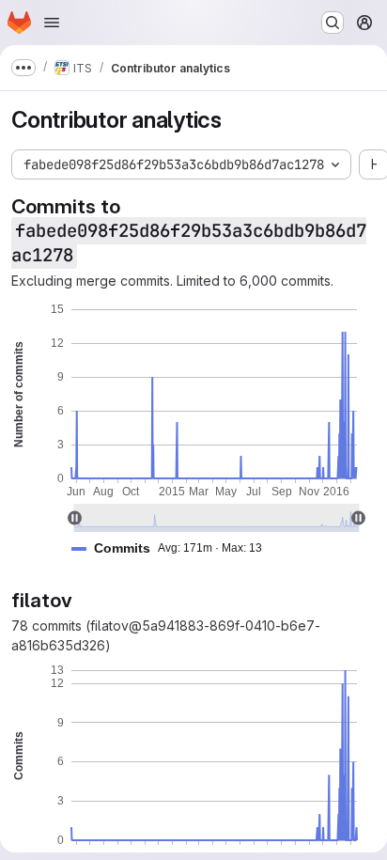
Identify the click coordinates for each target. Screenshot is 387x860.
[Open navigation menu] (52, 23)
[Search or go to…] (332, 22)
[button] (174, 548)
